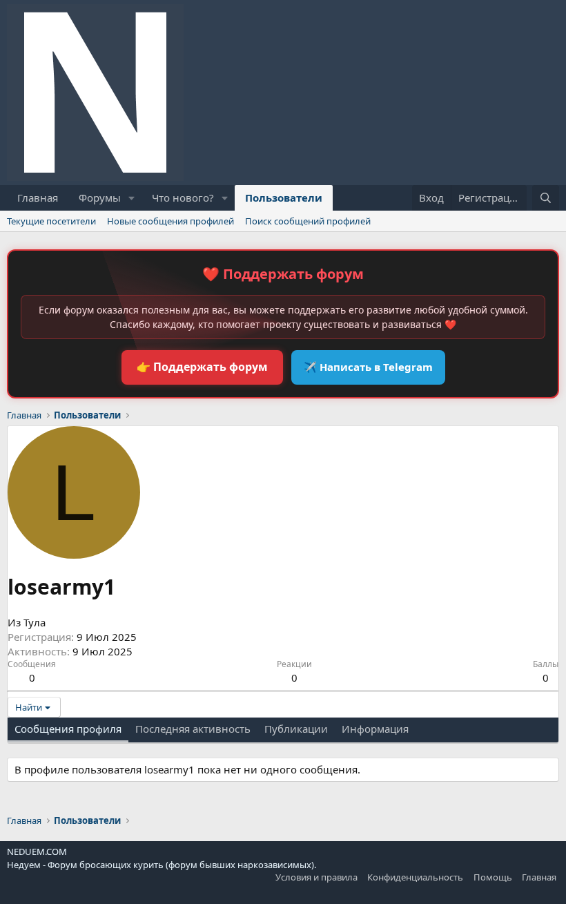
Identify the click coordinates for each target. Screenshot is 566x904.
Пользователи (283, 197)
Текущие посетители (51, 221)
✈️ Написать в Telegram (368, 367)
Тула (34, 622)
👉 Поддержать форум (202, 366)
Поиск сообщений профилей (308, 221)
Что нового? (183, 197)
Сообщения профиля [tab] (67, 728)
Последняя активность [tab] (193, 728)
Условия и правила (316, 877)
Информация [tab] (375, 728)
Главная (37, 197)
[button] (132, 198)
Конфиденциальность (415, 877)
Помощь (493, 877)
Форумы (100, 197)
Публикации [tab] (296, 728)
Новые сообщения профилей (170, 221)
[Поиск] (545, 198)
